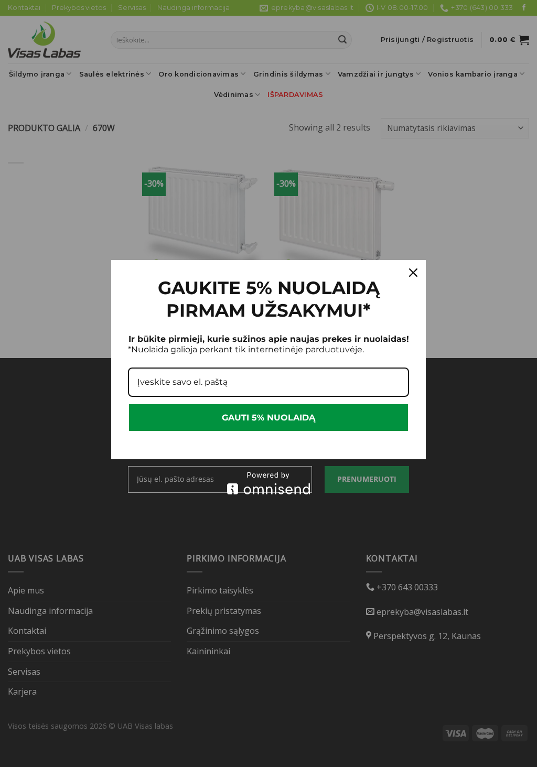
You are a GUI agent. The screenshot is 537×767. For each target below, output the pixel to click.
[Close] (413, 272)
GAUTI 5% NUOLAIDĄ (268, 418)
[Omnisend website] (268, 483)
